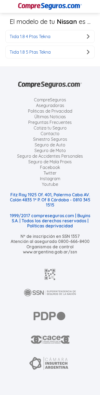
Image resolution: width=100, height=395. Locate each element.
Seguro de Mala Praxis (50, 162)
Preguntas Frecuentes (50, 122)
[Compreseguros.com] (50, 6)
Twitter (50, 173)
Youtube (50, 184)
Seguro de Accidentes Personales (50, 156)
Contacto (50, 133)
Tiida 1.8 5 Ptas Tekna (30, 52)
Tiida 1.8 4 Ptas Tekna (30, 36)
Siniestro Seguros (50, 139)
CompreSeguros (50, 100)
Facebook (50, 167)
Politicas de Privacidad (50, 111)
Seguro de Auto (50, 145)
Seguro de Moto (50, 150)
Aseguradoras (50, 105)
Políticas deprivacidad (50, 225)
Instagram (50, 178)
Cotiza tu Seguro (50, 128)
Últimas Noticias (50, 117)
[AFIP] (50, 274)
